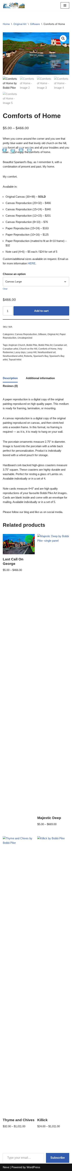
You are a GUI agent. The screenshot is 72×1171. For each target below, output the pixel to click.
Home (6, 23)
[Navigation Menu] (65, 5)
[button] (63, 38)
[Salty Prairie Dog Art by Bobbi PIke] (14, 5)
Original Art (19, 23)
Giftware (35, 23)
